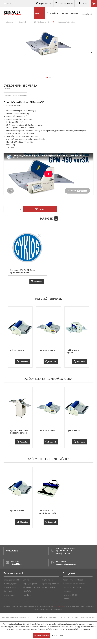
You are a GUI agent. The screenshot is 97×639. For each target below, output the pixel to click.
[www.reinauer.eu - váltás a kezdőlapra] (12, 13)
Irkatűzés (27, 591)
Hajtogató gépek (30, 583)
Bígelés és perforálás (31, 587)
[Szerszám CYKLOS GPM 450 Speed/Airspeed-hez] (27, 256)
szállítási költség (58, 606)
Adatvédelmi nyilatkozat (73, 580)
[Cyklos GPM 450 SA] (48, 337)
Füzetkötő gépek (10, 587)
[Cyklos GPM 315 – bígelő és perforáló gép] (48, 497)
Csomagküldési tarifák (72, 587)
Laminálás (27, 580)
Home (63, 617)
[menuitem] (43, 3)
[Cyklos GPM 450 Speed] (77, 337)
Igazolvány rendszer (50, 583)
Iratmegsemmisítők (12, 580)
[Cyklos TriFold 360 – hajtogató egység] (20, 417)
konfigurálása (57, 635)
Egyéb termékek (49, 587)
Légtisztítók (47, 580)
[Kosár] (94, 4)
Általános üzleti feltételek (74, 583)
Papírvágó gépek (10, 583)
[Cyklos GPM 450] (20, 337)
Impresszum (73, 617)
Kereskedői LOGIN (70, 595)
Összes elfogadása (41, 635)
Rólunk (66, 599)
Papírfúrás (27, 595)
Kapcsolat (67, 591)
